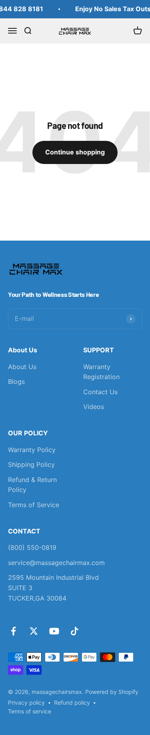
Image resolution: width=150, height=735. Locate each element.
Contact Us (100, 392)
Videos (93, 407)
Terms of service (29, 711)
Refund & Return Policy (32, 485)
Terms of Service (33, 505)
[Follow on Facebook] (13, 631)
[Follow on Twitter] (33, 631)
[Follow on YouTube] (54, 631)
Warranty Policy (32, 450)
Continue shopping (75, 152)
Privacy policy (26, 702)
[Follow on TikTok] (74, 631)
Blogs (16, 381)
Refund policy (72, 702)
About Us (22, 367)
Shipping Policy (31, 464)
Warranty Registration (101, 372)
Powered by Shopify (111, 691)
